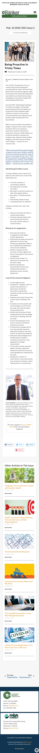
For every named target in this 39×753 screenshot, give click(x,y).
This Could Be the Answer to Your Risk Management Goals (18, 614)
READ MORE (8, 493)
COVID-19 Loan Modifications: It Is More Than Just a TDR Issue (18, 646)
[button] (35, 12)
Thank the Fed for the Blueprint (17, 552)
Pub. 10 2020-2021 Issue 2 (20, 27)
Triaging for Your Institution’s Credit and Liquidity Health (19, 487)
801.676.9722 (13, 728)
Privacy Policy (19, 748)
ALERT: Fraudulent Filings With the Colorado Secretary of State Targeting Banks (19, 520)
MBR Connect (27, 742)
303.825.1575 (13, 705)
